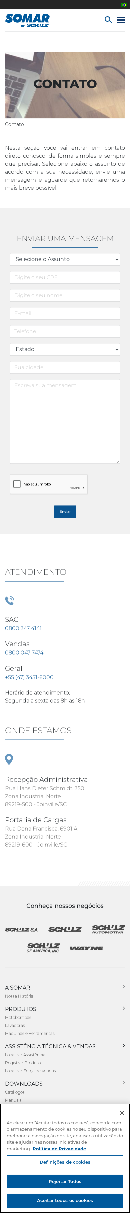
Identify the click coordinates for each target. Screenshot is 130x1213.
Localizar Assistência (25, 1054)
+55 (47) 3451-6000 (29, 677)
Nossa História (19, 996)
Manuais (13, 1100)
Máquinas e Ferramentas (30, 1033)
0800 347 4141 (23, 628)
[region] (65, 1158)
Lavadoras (15, 1025)
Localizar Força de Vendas (30, 1070)
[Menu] (121, 20)
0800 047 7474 (24, 653)
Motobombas (18, 1017)
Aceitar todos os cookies (65, 1200)
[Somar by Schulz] (34, 20)
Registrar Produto (23, 1062)
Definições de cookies (65, 1162)
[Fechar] (122, 1113)
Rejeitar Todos (65, 1181)
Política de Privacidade (59, 1148)
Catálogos (15, 1092)
